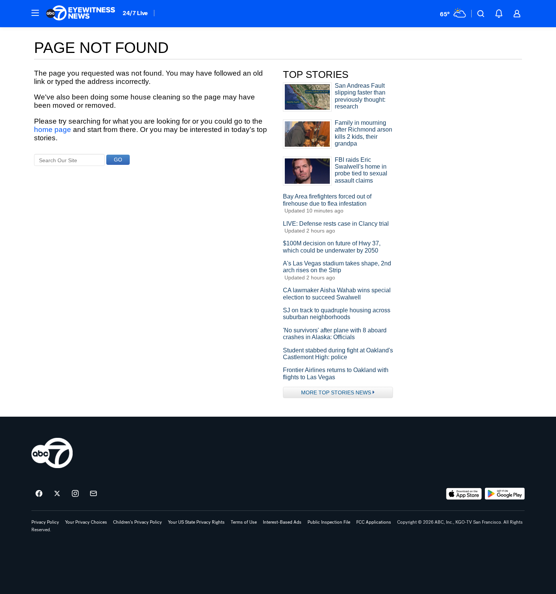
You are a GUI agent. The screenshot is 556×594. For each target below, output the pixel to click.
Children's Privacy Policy (137, 522)
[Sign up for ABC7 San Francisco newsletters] (93, 493)
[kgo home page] (52, 453)
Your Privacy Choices (86, 522)
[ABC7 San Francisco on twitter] (57, 493)
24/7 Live (135, 13)
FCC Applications (373, 522)
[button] (35, 12)
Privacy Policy (45, 522)
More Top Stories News (336, 392)
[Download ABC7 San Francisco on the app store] (464, 494)
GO (118, 160)
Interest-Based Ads (282, 522)
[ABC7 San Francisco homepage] (80, 13)
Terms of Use (244, 522)
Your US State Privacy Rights (196, 522)
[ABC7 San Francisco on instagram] (75, 493)
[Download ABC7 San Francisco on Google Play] (505, 494)
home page (52, 129)
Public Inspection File (329, 522)
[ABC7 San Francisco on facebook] (39, 493)
